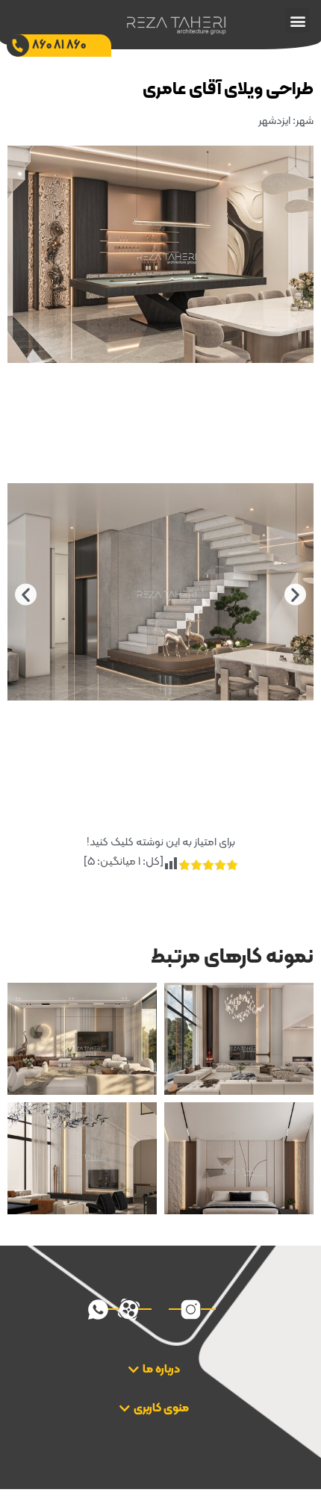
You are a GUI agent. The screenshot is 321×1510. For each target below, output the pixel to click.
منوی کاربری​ (161, 1408)
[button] (297, 20)
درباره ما (161, 1370)
